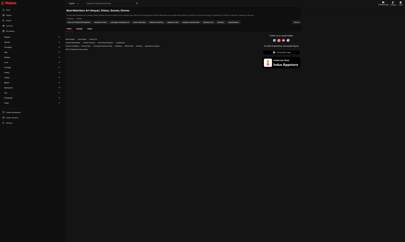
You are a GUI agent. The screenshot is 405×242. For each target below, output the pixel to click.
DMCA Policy (129, 46)
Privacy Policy (86, 46)
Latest (68, 29)
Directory (139, 46)
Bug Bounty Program (152, 46)
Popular (79, 29)
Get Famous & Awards (105, 43)
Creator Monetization (73, 43)
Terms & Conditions (72, 46)
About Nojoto (70, 39)
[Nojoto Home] (32, 3)
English (72, 3)
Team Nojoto (82, 39)
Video (89, 29)
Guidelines (118, 46)
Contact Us (93, 39)
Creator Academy (89, 43)
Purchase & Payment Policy (102, 46)
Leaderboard (120, 43)
